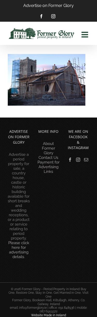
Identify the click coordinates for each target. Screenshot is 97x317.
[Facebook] (70, 160)
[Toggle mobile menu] (85, 34)
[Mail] (86, 160)
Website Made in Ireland (48, 315)
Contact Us (48, 157)
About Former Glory (48, 148)
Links (48, 171)
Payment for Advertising (48, 164)
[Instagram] (78, 160)
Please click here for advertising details (18, 250)
